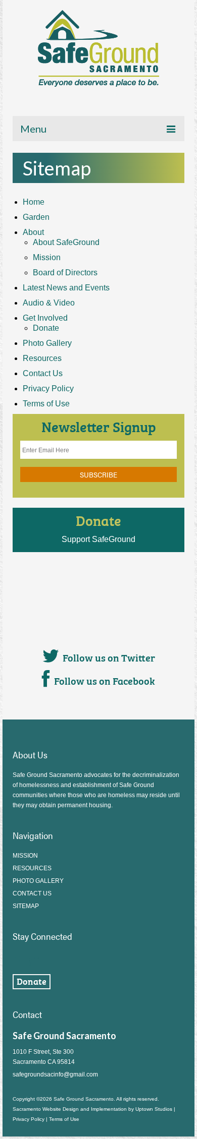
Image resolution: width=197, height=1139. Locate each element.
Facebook (16, 959)
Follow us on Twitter (109, 657)
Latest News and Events (66, 287)
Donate (46, 328)
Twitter (33, 959)
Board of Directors (65, 272)
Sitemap (26, 906)
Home (33, 202)
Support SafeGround (98, 539)
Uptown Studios (153, 1109)
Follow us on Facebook (104, 680)
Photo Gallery (47, 343)
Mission (47, 257)
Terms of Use (46, 403)
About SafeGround (66, 242)
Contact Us (43, 373)
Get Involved (45, 318)
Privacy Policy (48, 388)
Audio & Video (49, 302)
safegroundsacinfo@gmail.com (55, 1074)
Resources (42, 358)
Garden (36, 217)
